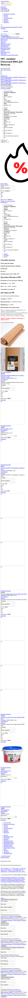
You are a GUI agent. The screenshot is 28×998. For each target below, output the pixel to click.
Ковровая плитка (8, 846)
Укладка (6, 19)
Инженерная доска (6, 43)
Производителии (5, 49)
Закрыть (3, 381)
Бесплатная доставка (9, 14)
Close (2, 898)
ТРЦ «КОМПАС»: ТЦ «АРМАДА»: (13, 870)
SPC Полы (6, 838)
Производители (8, 853)
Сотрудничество (5, 9)
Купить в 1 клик (5, 201)
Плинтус (6, 850)
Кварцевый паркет (6, 48)
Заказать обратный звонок (7, 977)
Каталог (6, 31)
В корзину (12, 201)
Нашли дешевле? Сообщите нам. (9, 899)
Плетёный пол (4, 46)
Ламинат (3, 42)
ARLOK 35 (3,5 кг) (6, 770)
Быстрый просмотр (6, 372)
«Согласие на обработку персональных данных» (13, 920)
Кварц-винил (4, 39)
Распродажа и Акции (9, 847)
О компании (4, 8)
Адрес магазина (5, 1)
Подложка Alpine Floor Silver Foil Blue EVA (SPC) (14, 594)
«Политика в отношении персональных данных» (11, 916)
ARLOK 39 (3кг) (5, 809)
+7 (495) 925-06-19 (5, 36)
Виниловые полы (8, 836)
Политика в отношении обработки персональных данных (13, 878)
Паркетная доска (5, 45)
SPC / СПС (3, 41)
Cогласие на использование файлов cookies (12, 880)
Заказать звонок (15, 36)
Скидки (6, 16)
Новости (6, 21)
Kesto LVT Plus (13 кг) (6, 428)
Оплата (6, 15)
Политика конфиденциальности (9, 877)
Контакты (3, 7)
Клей (5, 849)
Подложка (6, 852)
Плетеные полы (8, 845)
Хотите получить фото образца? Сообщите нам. (12, 947)
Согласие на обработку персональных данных (13, 881)
